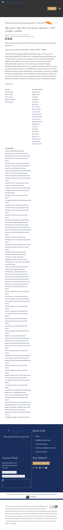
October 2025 (36, 119)
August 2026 (36, 94)
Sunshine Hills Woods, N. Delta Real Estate (18, 375)
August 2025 (36, 124)
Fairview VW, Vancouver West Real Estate (17, 227)
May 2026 (35, 102)
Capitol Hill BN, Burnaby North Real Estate (18, 170)
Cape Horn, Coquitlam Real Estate (15, 168)
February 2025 (36, 139)
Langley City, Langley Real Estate (15, 269)
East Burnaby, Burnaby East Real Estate (17, 220)
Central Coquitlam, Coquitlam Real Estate (17, 175)
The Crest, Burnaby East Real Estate (16, 377)
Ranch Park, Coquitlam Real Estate (15, 336)
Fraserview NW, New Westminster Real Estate (22, 36)
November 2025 (37, 116)
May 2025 (35, 131)
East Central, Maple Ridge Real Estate (16, 222)
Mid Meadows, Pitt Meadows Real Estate (17, 281)
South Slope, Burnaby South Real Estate (16, 358)
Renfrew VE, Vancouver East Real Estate (17, 338)
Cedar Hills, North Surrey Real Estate (16, 173)
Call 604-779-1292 (10, 472)
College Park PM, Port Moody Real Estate (17, 188)
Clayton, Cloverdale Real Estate (14, 185)
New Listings (9, 94)
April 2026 (35, 104)
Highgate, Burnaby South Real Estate (16, 259)
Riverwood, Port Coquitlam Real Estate (16, 340)
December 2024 (37, 144)
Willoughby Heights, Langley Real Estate (17, 417)
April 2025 (35, 134)
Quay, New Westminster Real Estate (16, 318)
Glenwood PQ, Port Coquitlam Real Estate (17, 244)
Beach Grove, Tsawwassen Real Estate (16, 153)
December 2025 (37, 114)
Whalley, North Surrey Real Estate (15, 409)
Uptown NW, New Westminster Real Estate (18, 390)
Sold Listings (9, 102)
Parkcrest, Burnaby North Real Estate (16, 311)
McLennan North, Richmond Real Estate (17, 276)
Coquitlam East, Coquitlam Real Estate (16, 205)
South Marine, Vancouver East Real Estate (17, 355)
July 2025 (35, 126)
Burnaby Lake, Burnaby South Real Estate (17, 165)
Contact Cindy (40, 463)
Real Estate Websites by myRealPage (47, 494)
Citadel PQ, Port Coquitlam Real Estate (17, 183)
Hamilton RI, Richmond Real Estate (15, 254)
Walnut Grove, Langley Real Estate (15, 392)
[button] (51, 8)
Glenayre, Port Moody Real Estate (15, 237)
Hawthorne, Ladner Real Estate (14, 257)
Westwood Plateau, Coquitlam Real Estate (17, 407)
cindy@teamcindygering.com (14, 476)
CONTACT (52, 8)
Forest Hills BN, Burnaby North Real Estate (18, 230)
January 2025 (36, 141)
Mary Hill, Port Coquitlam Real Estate (16, 274)
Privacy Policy (34, 494)
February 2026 (36, 109)
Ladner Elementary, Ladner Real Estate (16, 267)
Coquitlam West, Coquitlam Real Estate (17, 207)
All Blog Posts (9, 92)
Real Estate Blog (10, 99)
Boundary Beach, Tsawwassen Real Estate (17, 156)
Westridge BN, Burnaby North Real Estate (17, 405)
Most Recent (36, 92)
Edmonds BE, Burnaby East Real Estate (16, 225)
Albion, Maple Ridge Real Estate (14, 151)
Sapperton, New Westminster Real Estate (17, 343)
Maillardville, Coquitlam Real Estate (16, 271)
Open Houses (9, 97)
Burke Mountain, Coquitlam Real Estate (17, 163)
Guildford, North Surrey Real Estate (15, 252)
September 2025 (37, 121)
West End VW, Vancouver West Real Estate (18, 402)
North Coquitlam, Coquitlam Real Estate (17, 299)
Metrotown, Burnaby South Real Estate (16, 279)
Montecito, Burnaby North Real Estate (16, 284)
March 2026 (35, 107)
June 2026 (35, 99)
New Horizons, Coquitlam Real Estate (16, 296)
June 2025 (35, 129)
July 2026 (35, 97)
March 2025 (35, 136)
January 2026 (36, 111)
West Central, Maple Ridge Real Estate (16, 395)
